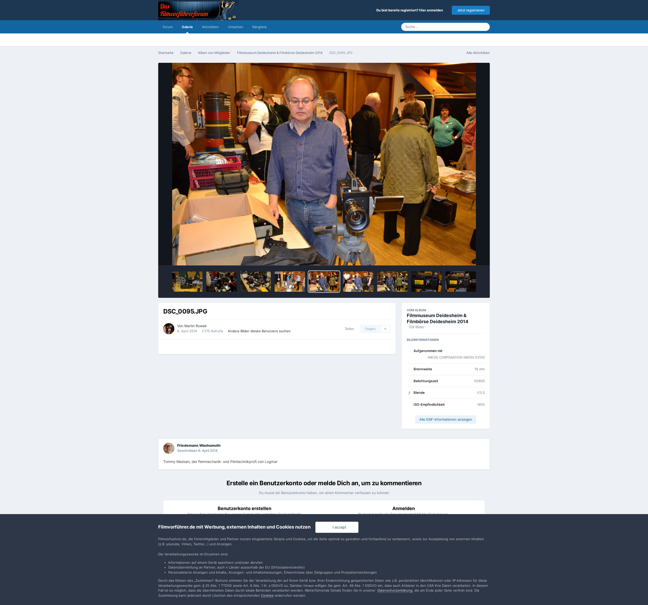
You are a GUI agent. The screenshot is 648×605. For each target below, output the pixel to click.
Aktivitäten (210, 27)
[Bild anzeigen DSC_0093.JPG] (392, 281)
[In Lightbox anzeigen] (324, 164)
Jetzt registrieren (470, 10)
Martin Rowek (195, 326)
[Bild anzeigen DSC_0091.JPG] (426, 281)
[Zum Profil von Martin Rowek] (168, 328)
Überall (467, 27)
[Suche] (484, 27)
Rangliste (259, 27)
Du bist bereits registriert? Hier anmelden (410, 10)
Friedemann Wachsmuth (198, 445)
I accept (338, 527)
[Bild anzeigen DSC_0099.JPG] (187, 281)
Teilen (348, 329)
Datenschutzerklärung (394, 590)
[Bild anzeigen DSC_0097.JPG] (255, 281)
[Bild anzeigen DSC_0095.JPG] (324, 281)
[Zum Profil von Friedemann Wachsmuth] (168, 448)
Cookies (267, 595)
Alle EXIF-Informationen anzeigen (445, 419)
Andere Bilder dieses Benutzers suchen (259, 331)
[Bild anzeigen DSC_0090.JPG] (461, 281)
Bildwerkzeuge (466, 256)
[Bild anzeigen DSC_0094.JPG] (358, 281)
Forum (168, 27)
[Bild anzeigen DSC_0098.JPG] (221, 281)
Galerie (187, 27)
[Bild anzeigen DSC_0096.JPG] (290, 281)
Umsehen (235, 27)
